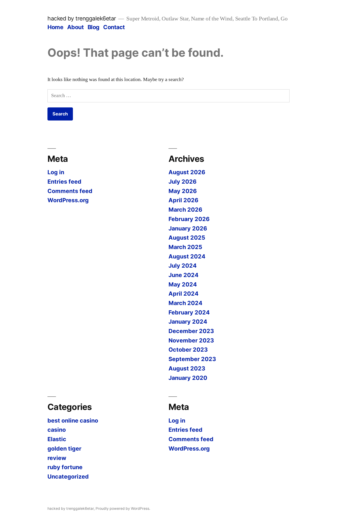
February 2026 (189, 219)
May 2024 (182, 284)
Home (55, 27)
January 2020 (187, 377)
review (56, 457)
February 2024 (189, 312)
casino (56, 429)
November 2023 (191, 340)
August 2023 (186, 368)
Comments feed (69, 191)
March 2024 (185, 303)
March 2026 (185, 209)
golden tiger (64, 448)
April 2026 (183, 200)
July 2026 (182, 181)
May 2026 (182, 191)
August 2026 (186, 172)
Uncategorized (68, 476)
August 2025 (186, 237)
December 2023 (191, 331)
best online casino (72, 420)
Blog (93, 27)
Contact (114, 27)
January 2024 (187, 321)
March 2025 (185, 247)
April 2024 (183, 293)
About (75, 27)
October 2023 (188, 349)
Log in (55, 172)
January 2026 (187, 228)
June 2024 (183, 275)
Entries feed (64, 181)
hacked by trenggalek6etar (81, 18)
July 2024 (182, 265)
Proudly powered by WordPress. (123, 508)
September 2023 (192, 359)
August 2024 (186, 256)
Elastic (56, 439)
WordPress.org (68, 200)
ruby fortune (65, 467)
